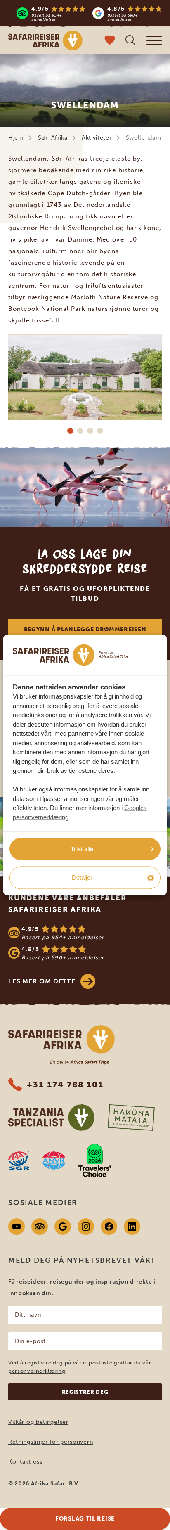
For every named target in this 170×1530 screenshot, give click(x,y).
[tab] (70, 430)
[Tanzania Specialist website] (51, 1117)
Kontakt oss (25, 1461)
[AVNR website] (53, 1160)
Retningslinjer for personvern (50, 1441)
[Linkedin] (132, 1226)
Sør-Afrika (53, 137)
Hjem (16, 137)
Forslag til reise (85, 1518)
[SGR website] (18, 1160)
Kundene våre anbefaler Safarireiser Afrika (67, 903)
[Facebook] (109, 1226)
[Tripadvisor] (39, 1226)
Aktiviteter (97, 137)
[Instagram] (86, 1226)
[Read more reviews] (89, 13)
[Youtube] (16, 1226)
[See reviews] (85, 943)
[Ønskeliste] (110, 41)
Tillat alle (82, 848)
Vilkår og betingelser (38, 1422)
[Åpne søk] (130, 41)
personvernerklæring (36, 1371)
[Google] (62, 1226)
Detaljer (82, 877)
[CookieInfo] (70, 655)
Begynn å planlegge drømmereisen (85, 629)
